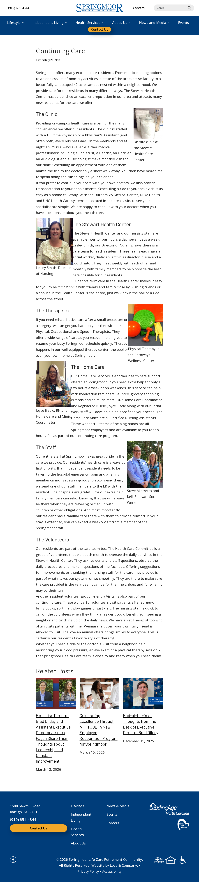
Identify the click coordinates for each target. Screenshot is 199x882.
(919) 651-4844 (18, 8)
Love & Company (123, 865)
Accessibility (112, 871)
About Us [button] (119, 22)
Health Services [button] (88, 22)
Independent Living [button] (48, 22)
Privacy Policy (88, 871)
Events (112, 814)
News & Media (118, 806)
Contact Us (38, 828)
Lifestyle (78, 806)
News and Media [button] (152, 22)
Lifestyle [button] (14, 22)
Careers (113, 822)
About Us (78, 843)
